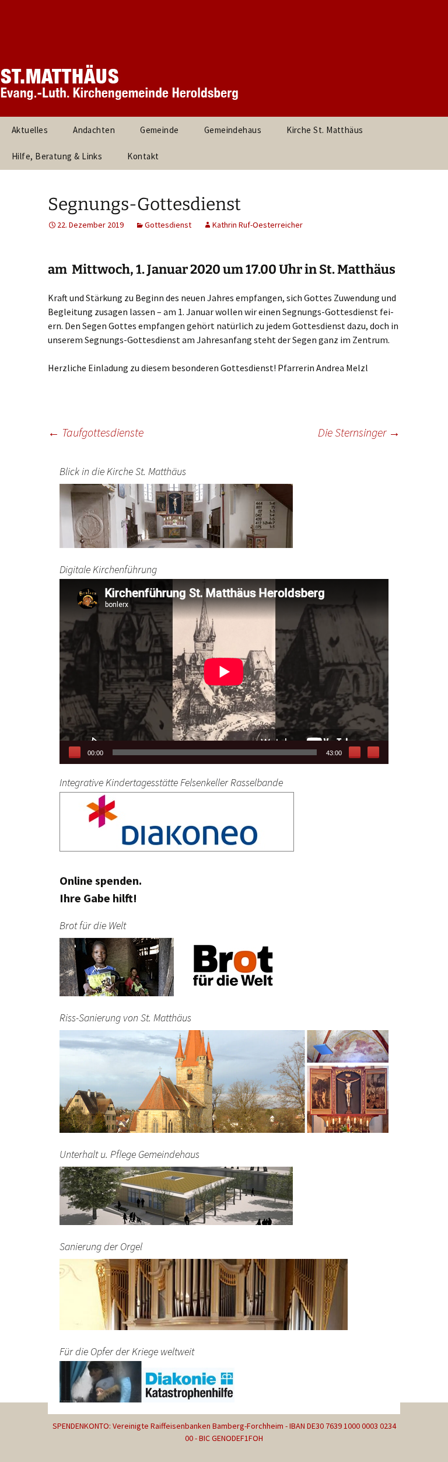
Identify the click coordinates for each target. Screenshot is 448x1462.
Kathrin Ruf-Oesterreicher (257, 224)
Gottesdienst (168, 224)
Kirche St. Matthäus (324, 129)
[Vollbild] (373, 752)
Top (420, 1434)
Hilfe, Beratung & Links (57, 156)
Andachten (94, 129)
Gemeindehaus (232, 129)
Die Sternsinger (359, 432)
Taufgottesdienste (96, 432)
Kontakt (143, 156)
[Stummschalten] (354, 752)
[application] (224, 671)
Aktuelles (30, 129)
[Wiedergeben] (74, 752)
